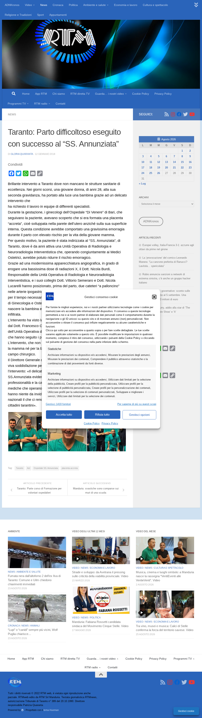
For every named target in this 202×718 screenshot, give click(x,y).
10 (142, 162)
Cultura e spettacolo (155, 5)
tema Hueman (51, 710)
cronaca (14, 626)
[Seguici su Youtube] (191, 114)
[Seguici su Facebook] (179, 114)
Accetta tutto (64, 414)
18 (150, 167)
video (75, 568)
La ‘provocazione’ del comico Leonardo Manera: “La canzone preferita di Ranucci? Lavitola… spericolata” (163, 261)
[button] (154, 297)
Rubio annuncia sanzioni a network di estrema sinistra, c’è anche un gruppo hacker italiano (164, 278)
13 (166, 162)
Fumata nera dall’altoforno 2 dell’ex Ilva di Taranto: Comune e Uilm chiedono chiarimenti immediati (34, 580)
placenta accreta (70, 468)
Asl (28, 468)
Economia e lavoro (125, 5)
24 (142, 173)
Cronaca (58, 5)
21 (174, 167)
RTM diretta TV (80, 93)
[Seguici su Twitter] (185, 114)
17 (142, 167)
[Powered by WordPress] (22, 710)
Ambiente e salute (94, 5)
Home (26, 93)
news (12, 114)
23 (190, 167)
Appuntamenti (58, 14)
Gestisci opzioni (139, 414)
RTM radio (40, 103)
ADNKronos (12, 5)
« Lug (142, 183)
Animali (35, 626)
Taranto (19, 468)
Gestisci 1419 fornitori (58, 404)
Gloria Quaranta (22, 154)
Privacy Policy (110, 423)
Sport (40, 14)
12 (158, 162)
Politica (73, 5)
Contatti (60, 103)
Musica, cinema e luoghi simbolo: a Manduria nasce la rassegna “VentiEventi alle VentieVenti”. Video (165, 576)
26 (158, 173)
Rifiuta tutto (102, 414)
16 (190, 162)
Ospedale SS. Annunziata (46, 468)
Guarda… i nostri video (109, 93)
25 (150, 173)
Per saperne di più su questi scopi (136, 404)
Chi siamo (58, 93)
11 (151, 162)
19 (158, 167)
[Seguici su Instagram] (172, 114)
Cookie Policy (92, 423)
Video (28, 5)
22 (182, 167)
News (43, 5)
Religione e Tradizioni (18, 14)
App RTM (41, 93)
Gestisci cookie (186, 711)
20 (166, 167)
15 (182, 162)
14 (174, 162)
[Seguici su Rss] (166, 114)
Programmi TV (17, 103)
